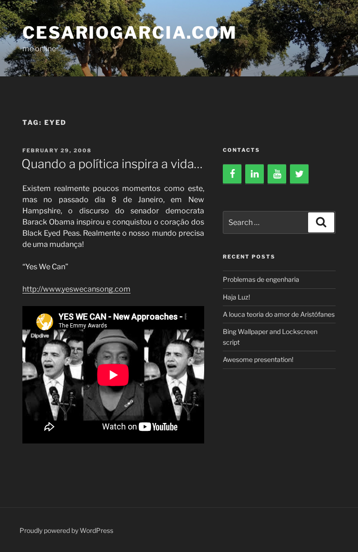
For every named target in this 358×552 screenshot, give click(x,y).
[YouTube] (277, 174)
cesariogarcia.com (129, 32)
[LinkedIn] (254, 174)
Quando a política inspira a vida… (112, 164)
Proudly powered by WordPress (66, 530)
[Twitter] (299, 174)
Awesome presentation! (258, 359)
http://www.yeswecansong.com (76, 289)
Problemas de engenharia (261, 279)
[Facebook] (232, 174)
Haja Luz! (236, 297)
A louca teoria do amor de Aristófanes (279, 314)
